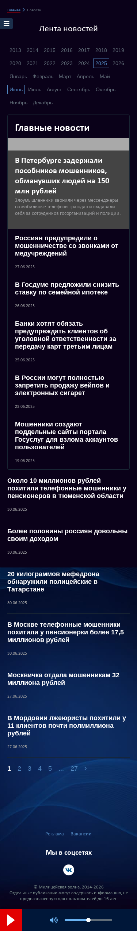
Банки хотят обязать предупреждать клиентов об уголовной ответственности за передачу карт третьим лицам (65, 335)
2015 (50, 50)
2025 (101, 63)
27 (74, 768)
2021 (32, 63)
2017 (84, 50)
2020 (15, 63)
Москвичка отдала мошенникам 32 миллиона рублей (63, 678)
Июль (34, 89)
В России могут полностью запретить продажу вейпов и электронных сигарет (62, 385)
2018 (101, 50)
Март (65, 76)
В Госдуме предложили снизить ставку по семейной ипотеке (67, 288)
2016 (67, 50)
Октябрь (105, 89)
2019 (118, 50)
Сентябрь (78, 89)
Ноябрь (18, 102)
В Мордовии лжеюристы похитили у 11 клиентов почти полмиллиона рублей (66, 725)
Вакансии (81, 834)
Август (54, 89)
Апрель (85, 76)
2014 (32, 50)
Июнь (16, 89)
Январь (18, 76)
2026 (118, 63)
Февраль (43, 76)
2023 (67, 63)
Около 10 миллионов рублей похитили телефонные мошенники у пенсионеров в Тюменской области (66, 488)
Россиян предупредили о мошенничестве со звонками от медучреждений (66, 245)
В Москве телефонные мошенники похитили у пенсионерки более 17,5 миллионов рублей (65, 632)
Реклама (54, 834)
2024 (84, 63)
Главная (13, 10)
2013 (15, 50)
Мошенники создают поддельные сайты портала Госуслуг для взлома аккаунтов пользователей (66, 436)
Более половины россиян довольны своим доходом (67, 534)
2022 (50, 63)
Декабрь (43, 102)
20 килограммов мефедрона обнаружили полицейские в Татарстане (53, 581)
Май (105, 76)
